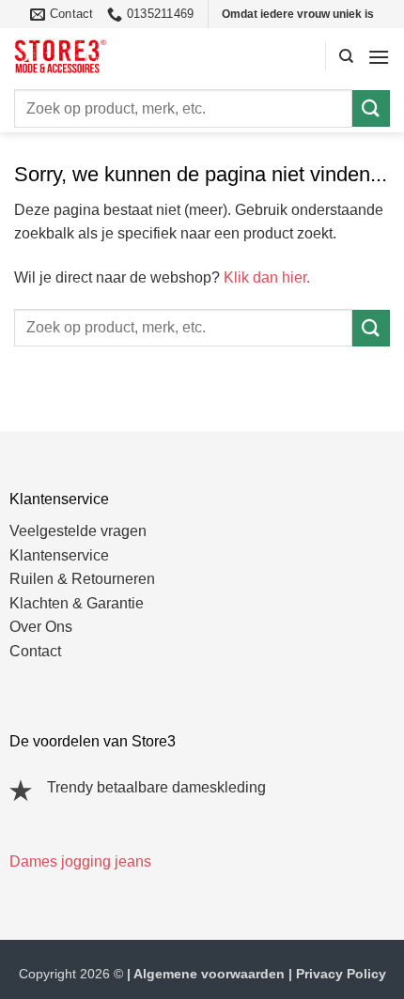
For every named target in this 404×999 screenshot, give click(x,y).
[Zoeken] (346, 56)
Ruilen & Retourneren (82, 579)
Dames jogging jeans (80, 861)
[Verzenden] (371, 108)
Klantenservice (59, 555)
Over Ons (40, 627)
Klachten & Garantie (76, 603)
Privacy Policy (341, 973)
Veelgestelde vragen (78, 531)
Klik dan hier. (267, 277)
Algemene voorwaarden (209, 973)
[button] (378, 57)
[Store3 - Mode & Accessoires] (98, 56)
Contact (35, 651)
